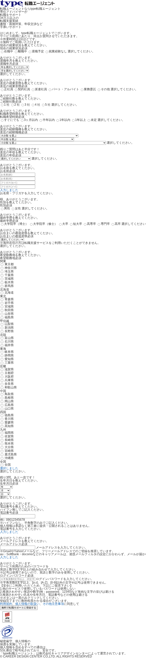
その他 (105, 89)
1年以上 (80, 119)
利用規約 (6, 603)
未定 (94, 119)
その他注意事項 (53, 603)
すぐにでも (11, 119)
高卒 (118, 223)
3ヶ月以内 (31, 119)
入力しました (9, 190)
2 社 (17, 104)
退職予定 (38, 51)
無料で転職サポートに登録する (19, 607)
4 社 (37, 104)
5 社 (48, 104)
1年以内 (65, 119)
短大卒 (77, 223)
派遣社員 (41, 89)
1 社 (7, 104)
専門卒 (105, 223)
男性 (7, 208)
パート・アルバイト (65, 89)
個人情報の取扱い (27, 603)
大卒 (65, 223)
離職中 (22, 51)
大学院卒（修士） (45, 223)
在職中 (8, 51)
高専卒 (91, 223)
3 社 (27, 104)
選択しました (9, 468)
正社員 (8, 89)
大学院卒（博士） (16, 223)
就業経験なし (58, 51)
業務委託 (90, 89)
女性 (18, 208)
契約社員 (24, 89)
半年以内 (49, 119)
